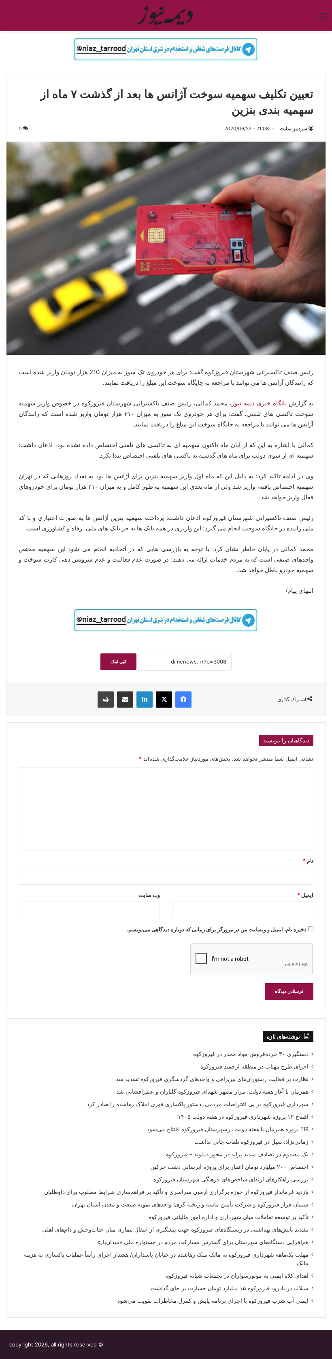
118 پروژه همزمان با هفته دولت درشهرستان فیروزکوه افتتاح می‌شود (228, 1129)
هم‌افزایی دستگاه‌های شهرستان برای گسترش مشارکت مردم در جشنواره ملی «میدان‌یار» (203, 1242)
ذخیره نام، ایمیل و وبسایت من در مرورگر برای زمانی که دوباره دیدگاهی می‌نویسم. (216, 929)
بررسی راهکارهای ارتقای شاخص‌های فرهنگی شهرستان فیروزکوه (231, 1179)
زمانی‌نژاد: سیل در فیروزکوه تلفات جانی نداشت (251, 1142)
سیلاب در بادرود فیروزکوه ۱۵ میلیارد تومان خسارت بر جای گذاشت (230, 1288)
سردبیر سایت (293, 128)
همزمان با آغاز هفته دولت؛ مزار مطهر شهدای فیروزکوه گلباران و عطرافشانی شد (212, 1091)
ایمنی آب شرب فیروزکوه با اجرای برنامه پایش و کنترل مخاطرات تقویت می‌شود (213, 1301)
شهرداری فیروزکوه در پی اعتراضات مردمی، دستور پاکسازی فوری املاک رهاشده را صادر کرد (198, 1104)
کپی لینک (118, 661)
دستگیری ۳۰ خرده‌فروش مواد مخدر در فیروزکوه (251, 1054)
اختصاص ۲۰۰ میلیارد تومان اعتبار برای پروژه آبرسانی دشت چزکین (229, 1167)
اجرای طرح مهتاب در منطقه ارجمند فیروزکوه (254, 1066)
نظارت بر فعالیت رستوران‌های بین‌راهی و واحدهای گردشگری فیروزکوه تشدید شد (212, 1079)
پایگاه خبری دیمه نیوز (259, 403)
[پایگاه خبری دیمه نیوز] (166, 15)
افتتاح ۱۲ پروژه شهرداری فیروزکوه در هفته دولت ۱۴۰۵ (243, 1116)
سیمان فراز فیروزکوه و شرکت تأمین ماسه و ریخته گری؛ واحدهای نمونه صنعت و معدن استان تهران (190, 1204)
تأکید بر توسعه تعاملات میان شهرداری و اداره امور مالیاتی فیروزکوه (229, 1217)
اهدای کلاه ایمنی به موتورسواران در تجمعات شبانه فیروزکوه (237, 1275)
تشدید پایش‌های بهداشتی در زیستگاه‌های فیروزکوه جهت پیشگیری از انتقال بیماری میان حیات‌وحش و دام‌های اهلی (175, 1229)
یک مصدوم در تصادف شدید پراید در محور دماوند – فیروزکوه (237, 1154)
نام (308, 860)
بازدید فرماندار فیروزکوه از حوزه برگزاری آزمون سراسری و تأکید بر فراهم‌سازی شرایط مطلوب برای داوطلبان (176, 1192)
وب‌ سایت (149, 895)
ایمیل (305, 895)
